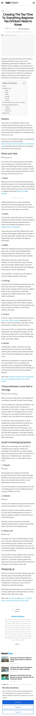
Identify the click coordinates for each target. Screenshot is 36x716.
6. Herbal (7, 100)
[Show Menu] (2, 2)
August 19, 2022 (10, 32)
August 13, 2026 (13, 671)
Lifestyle (7, 11)
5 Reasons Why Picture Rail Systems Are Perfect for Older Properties (21, 668)
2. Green (6, 92)
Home (2, 11)
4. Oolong (7, 96)
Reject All (18, 712)
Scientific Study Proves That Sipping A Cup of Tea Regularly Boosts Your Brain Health (17, 379)
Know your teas (6, 88)
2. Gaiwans (7, 109)
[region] (18, 700)
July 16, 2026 (13, 681)
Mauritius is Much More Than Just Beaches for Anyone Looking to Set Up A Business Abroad (22, 677)
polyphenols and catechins (10, 227)
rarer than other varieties (10, 320)
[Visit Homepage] (18, 3)
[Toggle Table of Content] (23, 83)
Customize (18, 707)
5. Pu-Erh (7, 98)
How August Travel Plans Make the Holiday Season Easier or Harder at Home (21, 659)
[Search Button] (34, 2)
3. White (6, 94)
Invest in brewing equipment (10, 105)
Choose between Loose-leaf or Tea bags (13, 102)
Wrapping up (5, 113)
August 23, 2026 (13, 663)
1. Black (6, 90)
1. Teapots (7, 107)
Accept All (18, 702)
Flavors (4, 86)
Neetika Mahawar (24, 29)
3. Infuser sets (8, 111)
